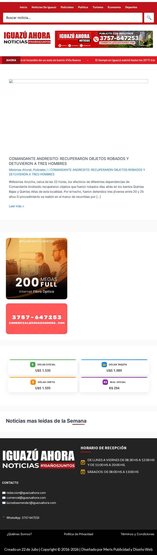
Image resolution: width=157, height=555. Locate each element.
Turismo (98, 7)
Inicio (23, 7)
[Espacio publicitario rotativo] (104, 39)
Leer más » (16, 206)
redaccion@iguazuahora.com (26, 493)
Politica (83, 7)
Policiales (67, 7)
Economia (114, 7)
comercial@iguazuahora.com (26, 498)
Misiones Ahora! (20, 170)
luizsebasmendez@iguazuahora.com (31, 503)
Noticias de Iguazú (44, 7)
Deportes (131, 7)
